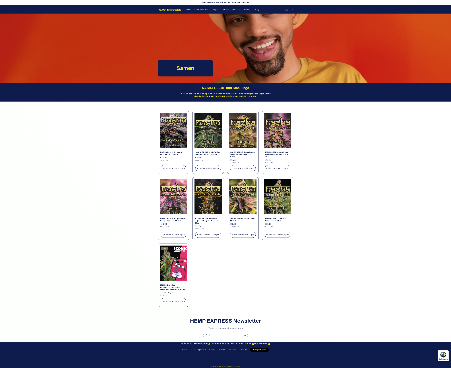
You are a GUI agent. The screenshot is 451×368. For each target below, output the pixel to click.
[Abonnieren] (245, 335)
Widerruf (212, 350)
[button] (202, 9)
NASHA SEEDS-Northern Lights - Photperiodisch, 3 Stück (206, 221)
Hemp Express (221, 366)
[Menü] (447, 351)
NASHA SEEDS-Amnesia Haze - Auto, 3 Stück (275, 220)
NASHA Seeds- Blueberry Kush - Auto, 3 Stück (171, 153)
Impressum (201, 350)
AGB (193, 350)
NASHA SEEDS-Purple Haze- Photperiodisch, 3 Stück (172, 220)
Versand (222, 350)
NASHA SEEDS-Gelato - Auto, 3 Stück (243, 220)
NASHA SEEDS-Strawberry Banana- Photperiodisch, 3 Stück (276, 154)
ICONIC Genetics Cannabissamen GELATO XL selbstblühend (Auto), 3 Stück (173, 287)
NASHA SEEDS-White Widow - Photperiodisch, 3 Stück (207, 153)
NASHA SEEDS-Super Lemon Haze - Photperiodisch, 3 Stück (242, 154)
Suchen (185, 350)
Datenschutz (233, 350)
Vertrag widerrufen (259, 350)
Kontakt (244, 350)
